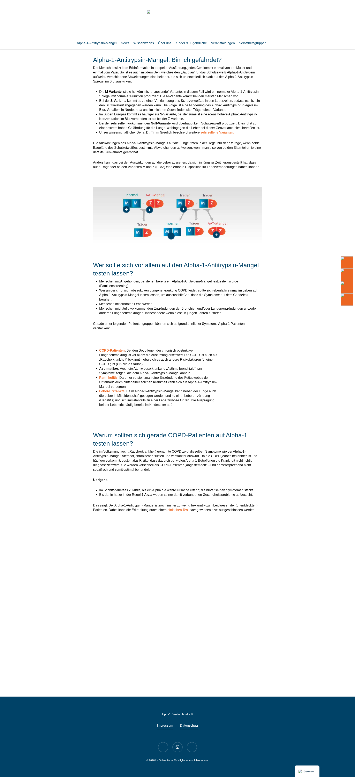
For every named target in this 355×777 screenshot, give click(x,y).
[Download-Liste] (347, 275)
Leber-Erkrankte (111, 391)
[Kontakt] (347, 299)
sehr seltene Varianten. (217, 132)
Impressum (165, 725)
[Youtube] (347, 262)
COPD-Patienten (112, 350)
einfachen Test (178, 510)
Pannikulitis (108, 377)
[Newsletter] (347, 287)
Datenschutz (189, 725)
